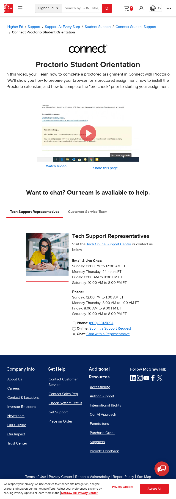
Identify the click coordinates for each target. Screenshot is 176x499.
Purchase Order (102, 433)
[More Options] (169, 8)
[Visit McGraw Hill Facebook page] (153, 378)
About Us (14, 379)
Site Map (144, 477)
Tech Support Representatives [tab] (34, 212)
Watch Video (56, 166)
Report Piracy (123, 477)
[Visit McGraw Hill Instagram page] (140, 378)
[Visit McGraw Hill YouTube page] (146, 378)
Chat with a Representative (108, 334)
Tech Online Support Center (108, 244)
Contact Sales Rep (63, 394)
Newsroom (16, 416)
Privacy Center (60, 477)
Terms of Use (35, 477)
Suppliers (97, 442)
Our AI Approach (103, 414)
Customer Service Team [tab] (87, 212)
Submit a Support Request (110, 328)
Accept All (154, 488)
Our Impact (16, 434)
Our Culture (16, 425)
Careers (13, 388)
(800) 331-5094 (101, 323)
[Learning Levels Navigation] (20, 8)
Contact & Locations (23, 397)
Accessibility (100, 387)
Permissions (99, 424)
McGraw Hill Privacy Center (79, 493)
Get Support (58, 412)
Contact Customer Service (63, 382)
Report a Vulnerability (92, 477)
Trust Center (17, 443)
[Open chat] (161, 468)
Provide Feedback (104, 451)
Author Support (102, 396)
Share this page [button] (105, 168)
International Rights (105, 405)
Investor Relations (21, 407)
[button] (141, 8)
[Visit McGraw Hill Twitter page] (160, 378)
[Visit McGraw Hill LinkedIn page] (133, 378)
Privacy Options (122, 486)
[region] (88, 489)
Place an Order (60, 421)
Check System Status (65, 403)
